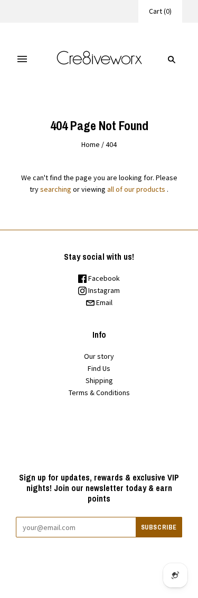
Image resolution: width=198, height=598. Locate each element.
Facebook (103, 278)
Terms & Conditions (99, 392)
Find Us (99, 368)
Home (90, 144)
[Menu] (22, 59)
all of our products (136, 189)
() (160, 11)
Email (103, 302)
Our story (99, 356)
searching (55, 189)
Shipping (99, 380)
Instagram (103, 290)
